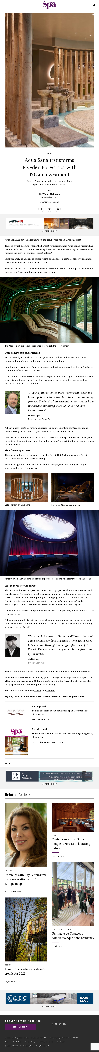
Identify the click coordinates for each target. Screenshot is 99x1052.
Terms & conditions (46, 1042)
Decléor (50, 690)
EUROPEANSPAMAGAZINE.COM (47, 742)
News (49, 153)
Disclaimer (61, 1042)
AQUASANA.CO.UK (41, 719)
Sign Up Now (20, 1027)
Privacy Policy (30, 1042)
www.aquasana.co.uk (49, 201)
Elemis (37, 690)
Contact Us (17, 1042)
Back (7, 763)
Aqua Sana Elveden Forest (18, 677)
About (7, 1042)
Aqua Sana (78, 268)
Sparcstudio (63, 590)
